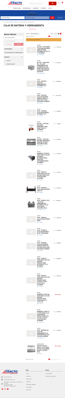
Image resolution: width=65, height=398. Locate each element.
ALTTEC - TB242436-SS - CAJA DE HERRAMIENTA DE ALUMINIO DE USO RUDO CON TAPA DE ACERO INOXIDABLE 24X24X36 (43, 67)
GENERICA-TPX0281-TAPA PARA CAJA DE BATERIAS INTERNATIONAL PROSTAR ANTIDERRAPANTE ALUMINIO (43, 158)
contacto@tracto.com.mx (9, 379)
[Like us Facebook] (2, 389)
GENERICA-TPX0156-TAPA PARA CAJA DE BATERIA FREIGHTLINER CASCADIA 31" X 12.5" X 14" (43, 298)
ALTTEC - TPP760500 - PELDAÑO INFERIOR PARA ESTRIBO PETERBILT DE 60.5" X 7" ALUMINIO (43, 50)
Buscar (18, 44)
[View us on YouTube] (8, 389)
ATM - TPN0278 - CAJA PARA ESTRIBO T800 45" (43, 189)
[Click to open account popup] (58, 3)
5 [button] (55, 36)
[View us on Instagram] (5, 389)
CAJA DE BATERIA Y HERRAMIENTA (13, 52)
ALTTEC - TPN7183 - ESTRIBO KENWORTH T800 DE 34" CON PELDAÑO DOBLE (43, 142)
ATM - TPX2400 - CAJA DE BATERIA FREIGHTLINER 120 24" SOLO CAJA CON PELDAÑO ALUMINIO (43, 246)
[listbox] (13, 17)
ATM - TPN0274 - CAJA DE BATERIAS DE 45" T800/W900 (43, 231)
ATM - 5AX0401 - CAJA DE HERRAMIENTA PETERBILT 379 (42, 83)
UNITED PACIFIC (10, 64)
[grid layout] (58, 34)
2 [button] (50, 36)
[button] (42, 3)
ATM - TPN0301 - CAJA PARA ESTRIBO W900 (43, 219)
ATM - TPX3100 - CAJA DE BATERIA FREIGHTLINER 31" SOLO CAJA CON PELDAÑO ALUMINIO (43, 98)
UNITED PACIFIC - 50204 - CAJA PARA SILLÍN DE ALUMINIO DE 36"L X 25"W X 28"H (43, 349)
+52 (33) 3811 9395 (8, 377)
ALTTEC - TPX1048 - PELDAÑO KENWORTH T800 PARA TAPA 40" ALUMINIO (43, 126)
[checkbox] (4, 60)
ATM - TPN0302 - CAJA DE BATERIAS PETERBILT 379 (43, 112)
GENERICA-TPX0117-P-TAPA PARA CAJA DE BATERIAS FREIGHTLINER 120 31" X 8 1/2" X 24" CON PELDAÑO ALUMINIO (43, 316)
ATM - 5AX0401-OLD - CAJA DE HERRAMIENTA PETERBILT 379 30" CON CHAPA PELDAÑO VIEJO (43, 204)
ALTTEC (8, 60)
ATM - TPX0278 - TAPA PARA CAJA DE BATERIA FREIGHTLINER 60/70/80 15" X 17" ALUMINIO (43, 262)
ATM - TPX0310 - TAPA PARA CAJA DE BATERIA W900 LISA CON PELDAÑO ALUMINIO (43, 175)
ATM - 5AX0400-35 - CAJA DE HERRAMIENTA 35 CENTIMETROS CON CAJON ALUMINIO (43, 333)
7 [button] (58, 36)
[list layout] (60, 34)
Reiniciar (60, 17)
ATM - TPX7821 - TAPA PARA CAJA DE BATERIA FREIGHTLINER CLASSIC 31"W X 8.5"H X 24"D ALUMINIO (43, 280)
